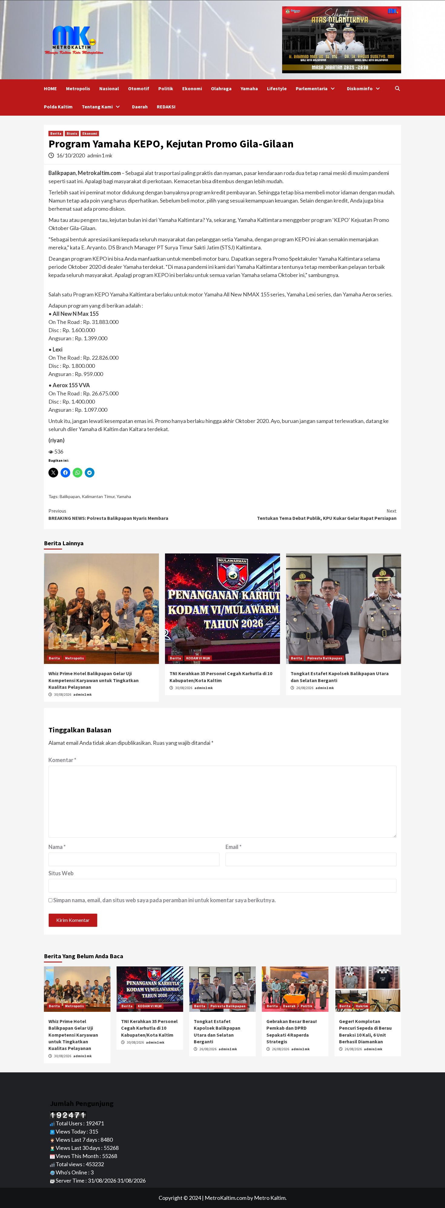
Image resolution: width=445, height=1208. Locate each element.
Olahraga (221, 88)
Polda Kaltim (58, 107)
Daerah (140, 107)
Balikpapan (70, 496)
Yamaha (249, 88)
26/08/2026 (305, 687)
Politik (165, 88)
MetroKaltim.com (225, 1197)
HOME (50, 88)
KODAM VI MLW (198, 658)
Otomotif (138, 88)
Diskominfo (360, 88)
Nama (57, 846)
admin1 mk (99, 155)
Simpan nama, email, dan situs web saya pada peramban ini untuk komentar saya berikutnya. (164, 900)
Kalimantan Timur (98, 496)
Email (234, 846)
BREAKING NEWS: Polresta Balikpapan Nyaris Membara (108, 514)
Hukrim (362, 1006)
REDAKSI (166, 107)
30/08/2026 (63, 694)
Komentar (62, 760)
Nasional (109, 88)
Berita (55, 133)
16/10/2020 (71, 155)
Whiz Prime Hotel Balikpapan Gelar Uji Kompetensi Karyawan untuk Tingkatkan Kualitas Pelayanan (93, 680)
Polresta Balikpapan (324, 658)
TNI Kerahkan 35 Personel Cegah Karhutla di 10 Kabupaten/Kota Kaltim (149, 1028)
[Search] (397, 88)
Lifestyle (277, 88)
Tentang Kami (97, 107)
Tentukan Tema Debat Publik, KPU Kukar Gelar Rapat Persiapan (327, 514)
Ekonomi (192, 88)
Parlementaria (312, 88)
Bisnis (72, 133)
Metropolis (78, 88)
